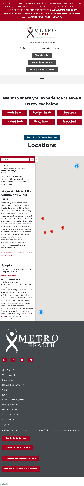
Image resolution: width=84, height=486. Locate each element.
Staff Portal (8, 419)
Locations (7, 380)
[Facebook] (4, 360)
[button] (42, 79)
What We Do (9, 375)
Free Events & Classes (14, 399)
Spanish (56, 48)
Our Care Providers (12, 370)
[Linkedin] (30, 360)
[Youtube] (22, 360)
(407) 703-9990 (8, 275)
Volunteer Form (10, 414)
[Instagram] (13, 360)
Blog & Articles (10, 404)
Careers (6, 390)
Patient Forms (10, 409)
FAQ (4, 394)
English (46, 48)
